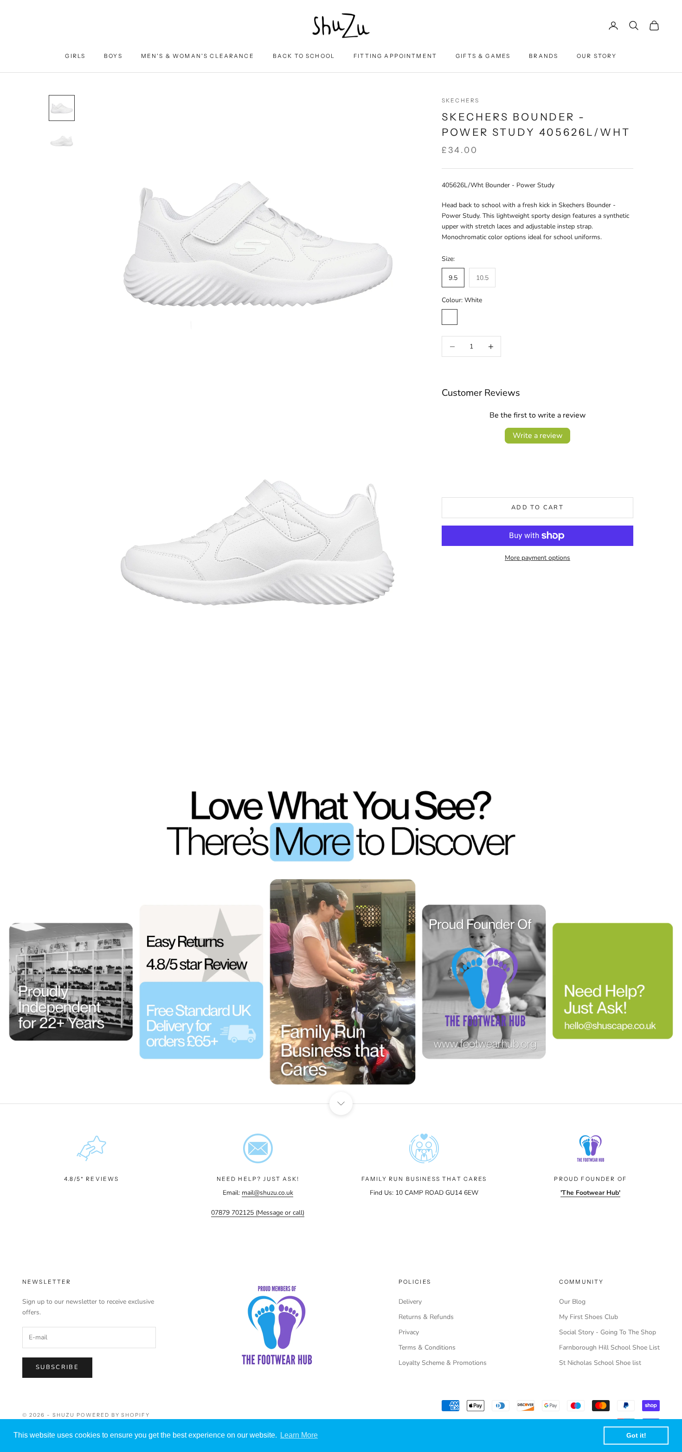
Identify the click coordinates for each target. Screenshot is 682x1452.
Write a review (537, 436)
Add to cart (537, 507)
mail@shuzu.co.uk (267, 1192)
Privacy (409, 1332)
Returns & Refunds (426, 1317)
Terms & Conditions (427, 1347)
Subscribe (57, 1367)
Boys (113, 55)
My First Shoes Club (588, 1317)
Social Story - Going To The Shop (607, 1332)
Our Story (597, 55)
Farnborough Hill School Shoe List (609, 1347)
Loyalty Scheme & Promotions (443, 1362)
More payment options (537, 557)
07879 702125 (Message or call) (257, 1212)
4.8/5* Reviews (91, 1178)
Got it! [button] (636, 1435)
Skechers (460, 100)
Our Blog (572, 1301)
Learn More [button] (299, 1435)
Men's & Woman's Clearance (197, 55)
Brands (543, 55)
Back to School (304, 55)
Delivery (410, 1301)
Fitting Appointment (395, 55)
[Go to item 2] (62, 141)
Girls (75, 55)
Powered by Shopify (113, 1415)
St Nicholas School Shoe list (600, 1362)
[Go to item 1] (62, 108)
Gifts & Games (483, 55)
